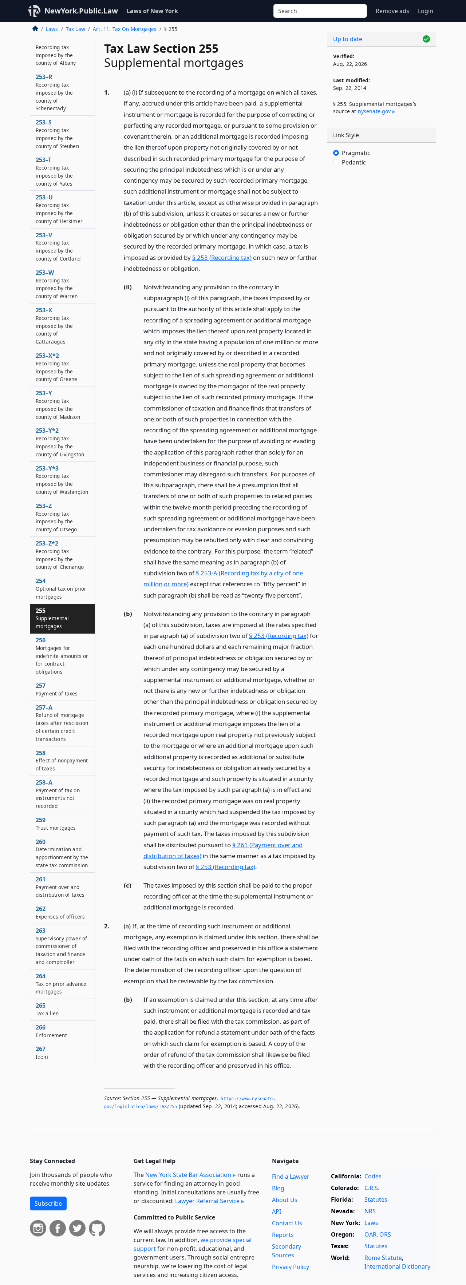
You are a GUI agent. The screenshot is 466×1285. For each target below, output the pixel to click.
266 (51, 1031)
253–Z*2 (60, 554)
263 (61, 946)
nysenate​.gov (374, 111)
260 (62, 853)
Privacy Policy (290, 1267)
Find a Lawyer (290, 1177)
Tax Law (75, 28)
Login (425, 11)
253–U (59, 208)
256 (62, 655)
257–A (62, 722)
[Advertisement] (381, 293)
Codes (373, 1176)
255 (52, 618)
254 (61, 588)
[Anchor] (204, 268)
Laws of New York (152, 11)
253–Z (56, 517)
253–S (57, 133)
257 (57, 689)
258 (62, 760)
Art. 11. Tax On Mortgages (125, 28)
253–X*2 (57, 367)
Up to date (347, 39)
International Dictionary (397, 1266)
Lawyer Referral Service (207, 1201)
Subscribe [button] (48, 1203)
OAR (370, 1234)
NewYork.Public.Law (81, 11)
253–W (57, 284)
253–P (56, 50)
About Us (284, 1200)
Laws (52, 28)
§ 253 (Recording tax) (222, 257)
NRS (370, 1211)
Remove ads (392, 11)
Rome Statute (383, 1258)
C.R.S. (371, 1188)
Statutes (375, 1199)
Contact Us (287, 1223)
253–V (58, 246)
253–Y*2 (60, 442)
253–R (54, 92)
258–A (58, 793)
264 (61, 983)
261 (60, 887)
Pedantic (354, 162)
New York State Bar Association (188, 1175)
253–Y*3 (62, 479)
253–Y (58, 404)
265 (47, 1009)
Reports (283, 1235)
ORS (385, 1234)
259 (56, 823)
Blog (278, 1188)
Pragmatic (356, 153)
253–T (54, 171)
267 (42, 1052)
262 (60, 912)
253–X (54, 325)
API (276, 1211)
